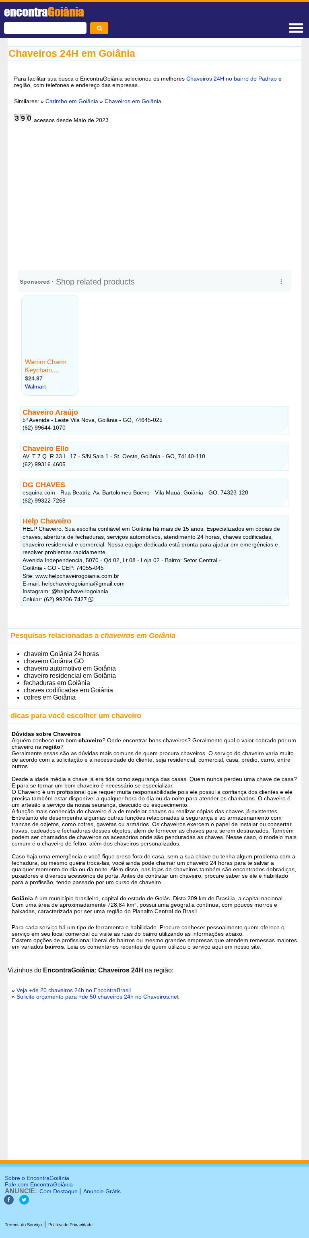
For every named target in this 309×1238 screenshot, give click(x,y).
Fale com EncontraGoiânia (39, 1184)
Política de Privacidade (70, 1224)
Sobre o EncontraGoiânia (37, 1178)
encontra (44, 11)
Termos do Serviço (23, 1224)
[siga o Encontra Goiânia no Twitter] (24, 1202)
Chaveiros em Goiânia (133, 101)
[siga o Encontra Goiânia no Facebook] (9, 1202)
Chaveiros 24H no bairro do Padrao (231, 78)
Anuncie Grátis (102, 1191)
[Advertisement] (154, 199)
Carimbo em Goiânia (71, 101)
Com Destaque (58, 1191)
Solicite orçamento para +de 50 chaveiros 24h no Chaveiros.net (97, 996)
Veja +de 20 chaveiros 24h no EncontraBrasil (73, 990)
